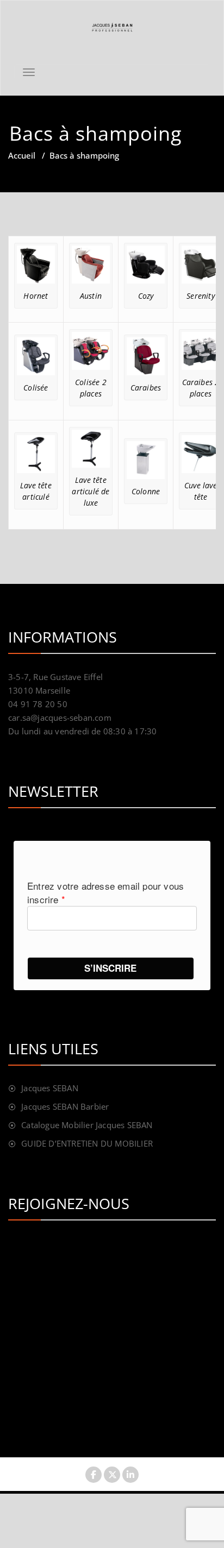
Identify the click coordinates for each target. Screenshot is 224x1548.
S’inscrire (110, 967)
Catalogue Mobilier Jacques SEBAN (86, 1124)
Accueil (21, 155)
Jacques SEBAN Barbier (65, 1106)
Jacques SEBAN (49, 1088)
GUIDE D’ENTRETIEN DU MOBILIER (87, 1143)
